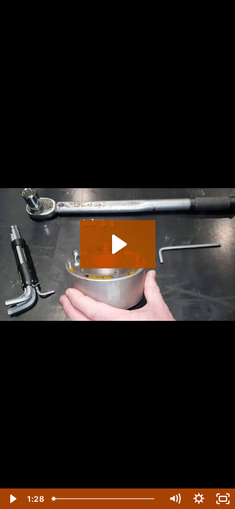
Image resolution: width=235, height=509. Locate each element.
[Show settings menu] (199, 498)
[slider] (105, 498)
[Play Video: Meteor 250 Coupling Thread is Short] (117, 244)
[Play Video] (12, 498)
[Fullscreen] (223, 498)
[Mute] (175, 498)
